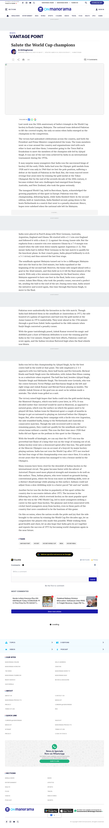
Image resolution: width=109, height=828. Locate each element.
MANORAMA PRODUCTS (13, 700)
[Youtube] (30, 2)
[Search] (86, 3)
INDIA (36, 16)
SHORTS (50, 800)
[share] (18, 60)
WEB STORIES (52, 796)
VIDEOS (66, 16)
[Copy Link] (29, 60)
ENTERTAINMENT (27, 16)
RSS (56, 709)
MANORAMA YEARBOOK (13, 675)
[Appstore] (66, 811)
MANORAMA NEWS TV (62, 671)
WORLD (43, 16)
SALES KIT (58, 720)
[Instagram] (26, 2)
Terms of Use (10, 709)
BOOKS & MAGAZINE (62, 680)
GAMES (100, 16)
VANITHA (58, 667)
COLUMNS (59, 16)
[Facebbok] (6, 821)
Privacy (8, 705)
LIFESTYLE (50, 782)
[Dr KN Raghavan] (13, 54)
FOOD (80, 16)
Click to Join (54, 761)
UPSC (94, 16)
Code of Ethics (61, 734)
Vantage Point (26, 37)
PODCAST (8, 800)
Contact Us (59, 696)
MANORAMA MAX (61, 675)
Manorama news (62, 3)
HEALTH (87, 16)
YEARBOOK (74, 3)
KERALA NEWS (15, 16)
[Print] (23, 60)
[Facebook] (22, 2)
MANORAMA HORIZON (12, 667)
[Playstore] (51, 811)
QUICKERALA (9, 684)
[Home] (8, 16)
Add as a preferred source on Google (56, 554)
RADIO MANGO (10, 680)
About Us (8, 696)
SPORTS (50, 16)
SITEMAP (8, 729)
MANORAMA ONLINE (48, 3)
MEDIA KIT (58, 700)
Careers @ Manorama (63, 705)
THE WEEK (8, 671)
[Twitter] (34, 2)
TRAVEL (74, 16)
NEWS (49, 778)
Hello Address (60, 662)
